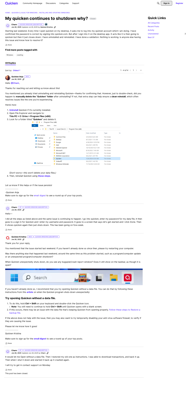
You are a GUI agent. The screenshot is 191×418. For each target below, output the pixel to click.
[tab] (10, 63)
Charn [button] (14, 24)
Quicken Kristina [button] (46, 27)
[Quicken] (11, 3)
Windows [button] (9, 55)
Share (8, 45)
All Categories (154, 23)
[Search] (158, 3)
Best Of (151, 37)
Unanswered (167, 34)
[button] (7, 25)
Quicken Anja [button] (17, 76)
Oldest (16, 70)
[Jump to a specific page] (141, 70)
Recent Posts (153, 26)
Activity (151, 30)
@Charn (15, 83)
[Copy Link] (54, 27)
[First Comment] (46, 24)
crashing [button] (20, 55)
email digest (40, 195)
